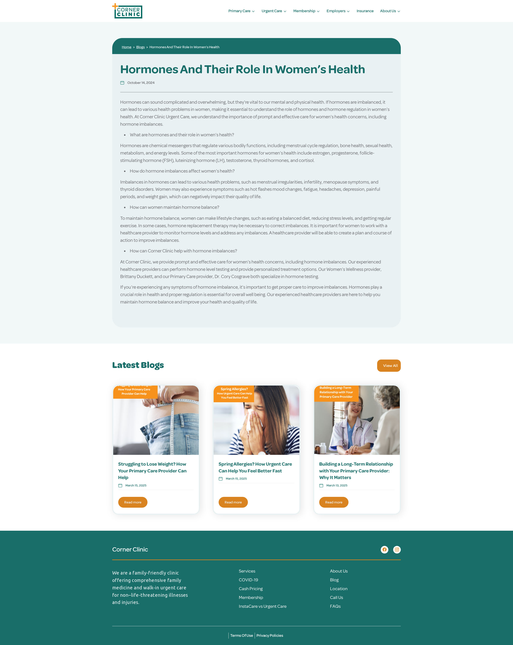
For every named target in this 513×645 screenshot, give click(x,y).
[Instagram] (397, 550)
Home (126, 47)
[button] (241, 11)
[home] (127, 11)
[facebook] (384, 550)
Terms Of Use (241, 635)
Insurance (365, 11)
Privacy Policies (269, 635)
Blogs (140, 47)
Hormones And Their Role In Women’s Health (184, 47)
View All (390, 365)
